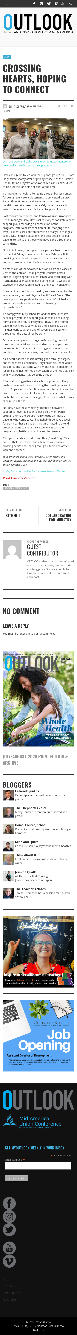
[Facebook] (34, 3)
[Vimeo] (55, 3)
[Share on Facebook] (52, 106)
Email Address (15, 1160)
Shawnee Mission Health (16, 488)
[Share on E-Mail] (71, 106)
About (7, 1279)
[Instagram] (41, 3)
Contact (8, 1286)
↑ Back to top (38, 1330)
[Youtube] (62, 3)
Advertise (9, 1300)
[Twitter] (48, 3)
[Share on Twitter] (58, 106)
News (7, 57)
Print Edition (11, 1293)
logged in (24, 633)
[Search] (7, 3)
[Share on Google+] (65, 106)
